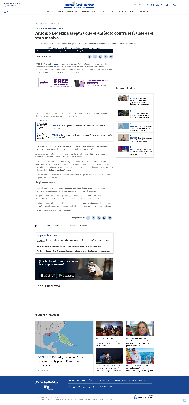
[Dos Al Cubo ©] (144, 398)
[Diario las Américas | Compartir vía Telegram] (111, 57)
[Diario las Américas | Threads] (162, 5)
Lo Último (60, 11)
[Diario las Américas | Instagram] (152, 5)
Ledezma (54, 64)
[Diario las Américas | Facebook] (143, 5)
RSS (111, 386)
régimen (64, 226)
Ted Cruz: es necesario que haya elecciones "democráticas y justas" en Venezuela (69, 246)
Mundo (132, 11)
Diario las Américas (41, 23)
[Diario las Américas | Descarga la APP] (48, 275)
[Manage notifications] (184, 400)
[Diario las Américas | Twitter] (147, 5)
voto (57, 226)
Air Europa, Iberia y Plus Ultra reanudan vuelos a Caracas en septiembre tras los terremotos (73, 251)
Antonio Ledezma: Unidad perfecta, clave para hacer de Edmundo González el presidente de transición (73, 241)
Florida (69, 11)
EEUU (77, 11)
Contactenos (103, 386)
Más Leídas (92, 380)
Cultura (122, 11)
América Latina (98, 11)
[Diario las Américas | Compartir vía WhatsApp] (100, 57)
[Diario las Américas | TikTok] (167, 5)
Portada (50, 11)
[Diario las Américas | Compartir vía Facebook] (90, 57)
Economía (85, 11)
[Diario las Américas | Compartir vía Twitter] (95, 57)
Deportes (112, 11)
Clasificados (143, 11)
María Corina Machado (78, 226)
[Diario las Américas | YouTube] (157, 5)
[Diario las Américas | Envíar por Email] (106, 57)
